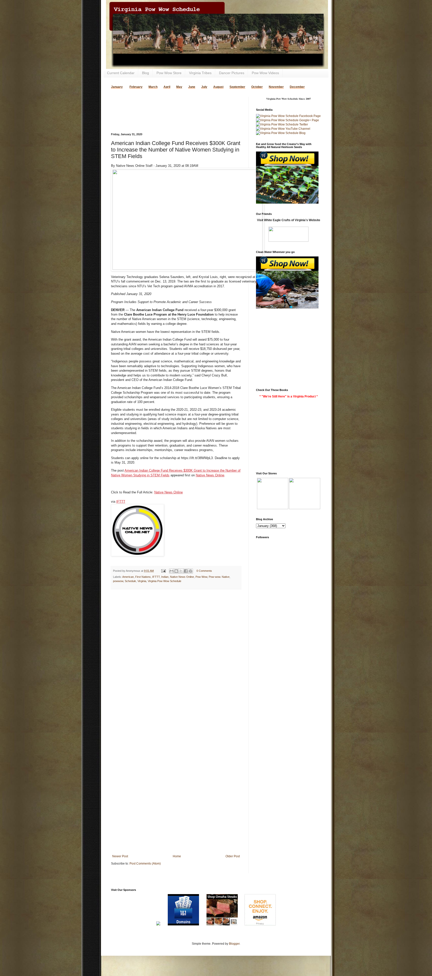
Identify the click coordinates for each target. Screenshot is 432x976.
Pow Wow (201, 576)
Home (177, 856)
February (136, 87)
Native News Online (210, 475)
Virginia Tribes (200, 73)
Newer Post (120, 856)
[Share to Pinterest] (190, 571)
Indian (164, 576)
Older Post (233, 856)
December (297, 87)
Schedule (130, 581)
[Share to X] (181, 571)
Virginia (142, 581)
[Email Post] (163, 570)
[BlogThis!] (176, 571)
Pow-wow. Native (219, 576)
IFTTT (120, 501)
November (276, 87)
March (153, 87)
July (204, 87)
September (237, 87)
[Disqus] (176, 658)
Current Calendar (120, 73)
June (191, 87)
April (167, 87)
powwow (118, 581)
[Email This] (171, 571)
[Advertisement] (169, 104)
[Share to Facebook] (185, 571)
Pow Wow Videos (265, 73)
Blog (145, 73)
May (179, 87)
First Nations (143, 576)
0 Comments (204, 570)
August (218, 87)
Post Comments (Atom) (145, 863)
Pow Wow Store (169, 73)
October (257, 87)
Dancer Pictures (231, 73)
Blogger (234, 943)
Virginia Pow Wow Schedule (164, 581)
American (128, 576)
